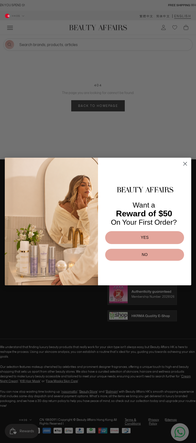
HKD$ (16, 15)
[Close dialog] (185, 164)
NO (144, 255)
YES (145, 237)
